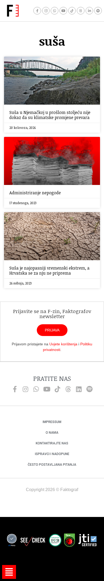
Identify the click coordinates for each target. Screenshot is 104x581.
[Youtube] (63, 11)
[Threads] (81, 11)
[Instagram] (46, 11)
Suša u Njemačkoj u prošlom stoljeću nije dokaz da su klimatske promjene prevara (49, 114)
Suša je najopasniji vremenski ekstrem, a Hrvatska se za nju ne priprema (49, 270)
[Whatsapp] (54, 11)
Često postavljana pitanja (52, 465)
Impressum (52, 422)
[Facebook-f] (37, 11)
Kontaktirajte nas (52, 443)
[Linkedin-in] (89, 11)
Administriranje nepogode (35, 193)
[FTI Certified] (87, 540)
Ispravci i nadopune (52, 454)
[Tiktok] (72, 11)
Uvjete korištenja (63, 344)
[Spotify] (98, 11)
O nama (52, 432)
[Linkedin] (78, 389)
